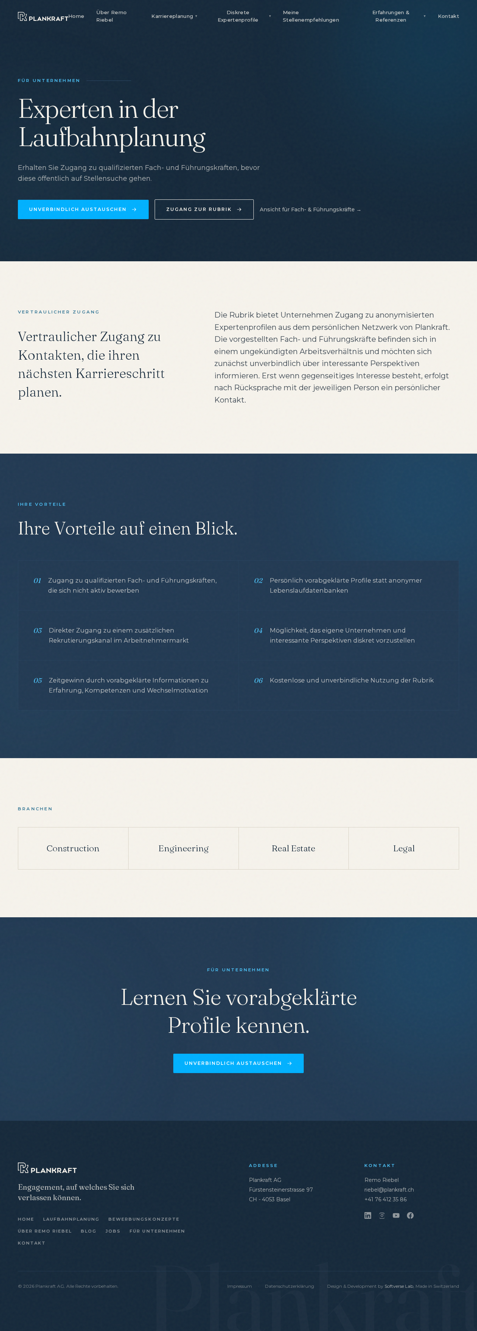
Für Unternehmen (157, 1231)
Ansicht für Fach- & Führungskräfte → (310, 209)
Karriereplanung (174, 16)
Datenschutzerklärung (289, 1286)
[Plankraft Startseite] (43, 16)
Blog (89, 1231)
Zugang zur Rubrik (199, 209)
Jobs (113, 1231)
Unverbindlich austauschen (78, 209)
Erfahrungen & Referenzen (399, 16)
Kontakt (448, 16)
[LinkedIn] (367, 1215)
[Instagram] (382, 1215)
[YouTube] (396, 1215)
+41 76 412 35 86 (385, 1199)
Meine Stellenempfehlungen (311, 16)
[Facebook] (410, 1215)
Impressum (239, 1286)
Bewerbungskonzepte (143, 1219)
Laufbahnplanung (71, 1219)
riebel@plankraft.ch (389, 1189)
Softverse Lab (399, 1286)
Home (76, 16)
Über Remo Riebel (111, 16)
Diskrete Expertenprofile (244, 16)
